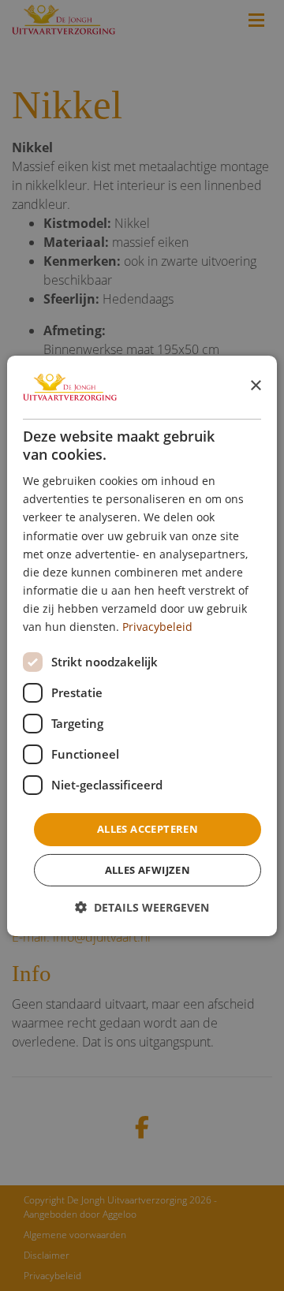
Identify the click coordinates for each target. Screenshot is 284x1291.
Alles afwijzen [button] (148, 870)
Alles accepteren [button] (147, 829)
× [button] (255, 386)
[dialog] (142, 645)
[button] (142, 907)
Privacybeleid (157, 626)
